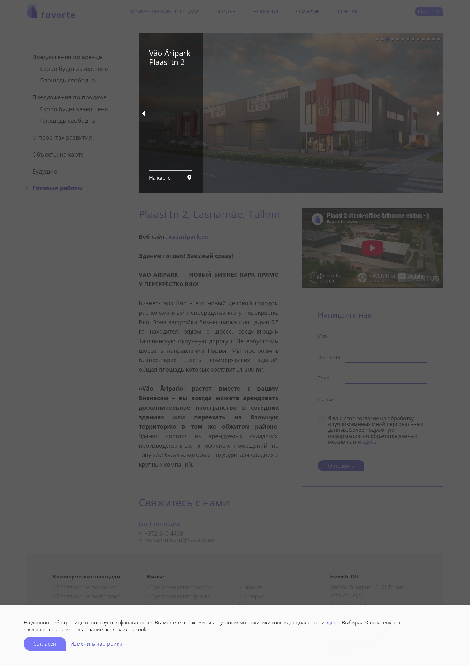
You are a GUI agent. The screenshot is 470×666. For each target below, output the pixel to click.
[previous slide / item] (143, 113)
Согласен (44, 643)
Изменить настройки (96, 643)
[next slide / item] (438, 113)
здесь (332, 622)
